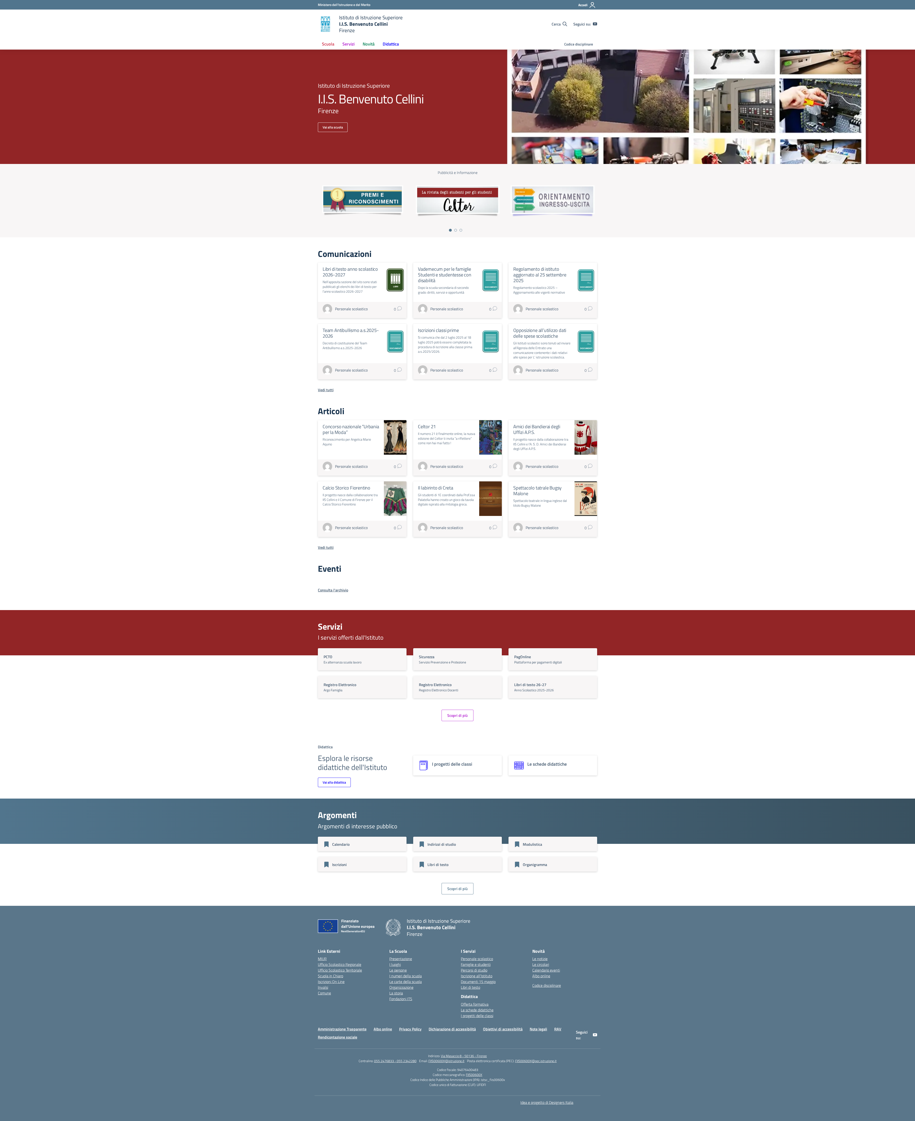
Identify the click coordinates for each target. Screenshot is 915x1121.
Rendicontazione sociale (337, 1037)
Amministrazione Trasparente (342, 1029)
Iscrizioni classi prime (438, 330)
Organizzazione (401, 987)
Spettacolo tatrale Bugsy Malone (537, 490)
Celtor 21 (427, 426)
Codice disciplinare (578, 44)
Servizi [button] (348, 44)
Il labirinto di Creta (435, 487)
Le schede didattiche (477, 1010)
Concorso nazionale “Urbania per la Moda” (351, 429)
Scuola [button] (328, 44)
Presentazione (400, 959)
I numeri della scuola (405, 976)
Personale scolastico (477, 959)
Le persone (398, 970)
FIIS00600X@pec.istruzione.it (536, 1060)
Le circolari (540, 964)
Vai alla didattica (334, 782)
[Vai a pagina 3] (460, 230)
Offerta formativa (474, 1004)
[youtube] (595, 24)
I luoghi (395, 964)
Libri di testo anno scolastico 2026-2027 (350, 271)
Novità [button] (369, 44)
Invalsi (323, 987)
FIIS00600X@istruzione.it (446, 1060)
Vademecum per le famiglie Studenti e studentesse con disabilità (444, 274)
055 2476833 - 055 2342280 (395, 1060)
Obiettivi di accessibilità (503, 1029)
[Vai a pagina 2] (455, 230)
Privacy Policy (410, 1029)
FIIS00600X (474, 1074)
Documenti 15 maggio (478, 981)
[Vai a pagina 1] (450, 230)
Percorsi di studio (474, 970)
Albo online (541, 976)
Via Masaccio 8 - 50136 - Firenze (464, 1055)
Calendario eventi (546, 970)
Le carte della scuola (405, 981)
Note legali (538, 1029)
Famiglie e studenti (476, 964)
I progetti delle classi (477, 1016)
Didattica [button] (391, 44)
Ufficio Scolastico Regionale (339, 964)
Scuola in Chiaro (330, 976)
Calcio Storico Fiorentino (346, 487)
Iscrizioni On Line (331, 981)
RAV (557, 1029)
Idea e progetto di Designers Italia (546, 1102)
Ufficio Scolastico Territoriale (340, 970)
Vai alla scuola (333, 127)
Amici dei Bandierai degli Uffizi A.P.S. (536, 429)
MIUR (322, 959)
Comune (324, 993)
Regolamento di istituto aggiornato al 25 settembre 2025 (539, 274)
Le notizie (540, 959)
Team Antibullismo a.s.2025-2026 (351, 333)
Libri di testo (470, 987)
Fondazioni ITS (400, 999)
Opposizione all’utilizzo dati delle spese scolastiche (539, 333)
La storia (396, 993)
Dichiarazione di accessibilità (452, 1029)
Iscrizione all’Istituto (476, 976)
